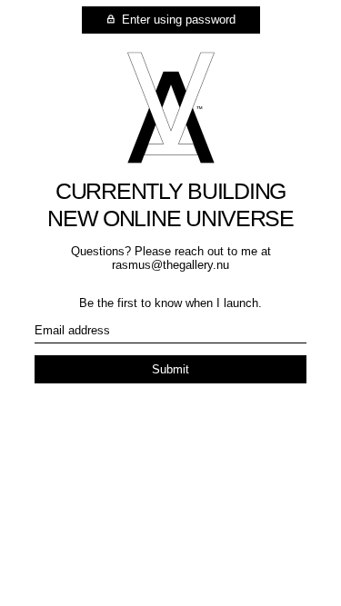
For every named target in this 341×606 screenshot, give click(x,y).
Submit (170, 369)
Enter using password (177, 19)
